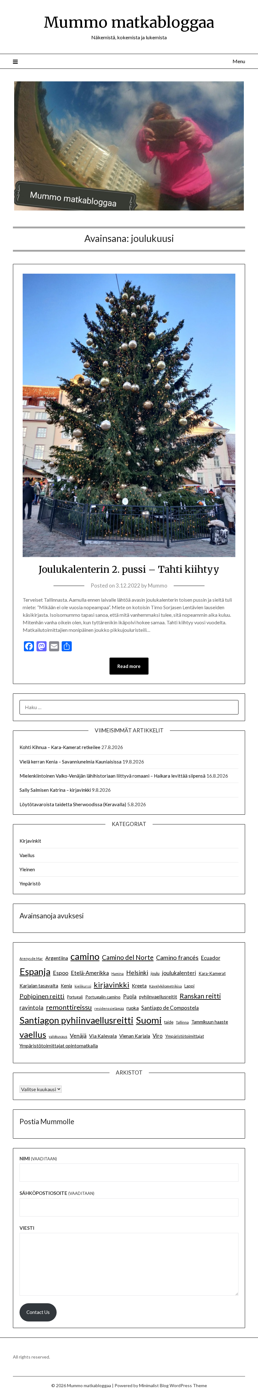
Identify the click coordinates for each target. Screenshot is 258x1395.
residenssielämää (109, 1008)
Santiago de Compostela (170, 1008)
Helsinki (137, 972)
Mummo (157, 585)
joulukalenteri (179, 973)
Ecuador (210, 958)
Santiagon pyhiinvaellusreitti (76, 1020)
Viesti (27, 1228)
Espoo (60, 972)
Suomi (149, 1020)
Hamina (117, 973)
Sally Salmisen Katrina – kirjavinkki (55, 790)
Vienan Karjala (134, 1036)
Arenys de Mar (31, 958)
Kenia (66, 985)
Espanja (35, 971)
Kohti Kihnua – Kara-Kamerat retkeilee (60, 747)
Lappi (189, 985)
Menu (239, 61)
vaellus (33, 1034)
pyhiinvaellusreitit (158, 996)
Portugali (75, 997)
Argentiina (56, 958)
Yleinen (27, 869)
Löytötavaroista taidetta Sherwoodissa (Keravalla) (73, 804)
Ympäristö (30, 883)
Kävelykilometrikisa (165, 986)
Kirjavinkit (30, 841)
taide (168, 1022)
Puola (130, 996)
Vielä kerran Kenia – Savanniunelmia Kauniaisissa (70, 761)
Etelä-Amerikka (90, 973)
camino (84, 956)
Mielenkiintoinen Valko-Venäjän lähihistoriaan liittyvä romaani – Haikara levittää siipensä (112, 776)
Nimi (38, 1158)
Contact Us (38, 1312)
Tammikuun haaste (209, 1022)
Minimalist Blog (154, 1385)
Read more (129, 666)
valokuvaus (58, 1036)
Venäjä (78, 1035)
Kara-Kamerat (212, 973)
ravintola (31, 1007)
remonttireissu (69, 1007)
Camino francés (177, 957)
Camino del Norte (128, 957)
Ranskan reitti (200, 996)
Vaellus (27, 855)
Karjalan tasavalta (39, 985)
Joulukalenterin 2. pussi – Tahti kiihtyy (129, 569)
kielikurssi (83, 986)
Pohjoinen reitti (42, 996)
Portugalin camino (103, 996)
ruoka (132, 1008)
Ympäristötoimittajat (184, 1036)
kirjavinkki (111, 984)
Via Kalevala (103, 1036)
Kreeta (139, 985)
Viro (158, 1035)
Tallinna (182, 1022)
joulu (155, 973)
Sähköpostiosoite (57, 1193)
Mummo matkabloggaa (129, 22)
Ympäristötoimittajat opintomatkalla (59, 1045)
